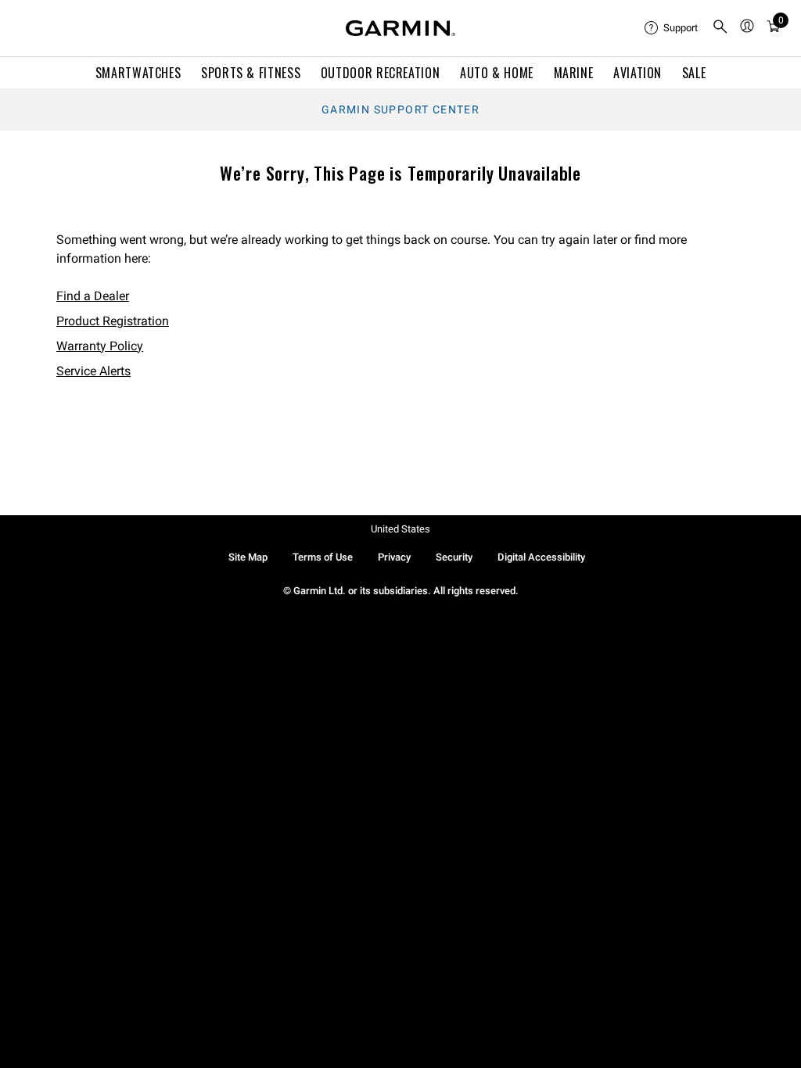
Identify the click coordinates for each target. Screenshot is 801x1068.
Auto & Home (496, 72)
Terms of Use (323, 557)
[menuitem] (672, 28)
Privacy (394, 557)
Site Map (248, 557)
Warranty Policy (99, 346)
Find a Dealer (92, 296)
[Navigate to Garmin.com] (400, 28)
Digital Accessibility (541, 557)
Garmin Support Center (400, 109)
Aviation (637, 72)
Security (454, 557)
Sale (694, 72)
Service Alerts (93, 371)
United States (400, 529)
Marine (574, 72)
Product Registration (112, 321)
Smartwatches (138, 72)
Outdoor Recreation (380, 72)
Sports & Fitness (250, 72)
